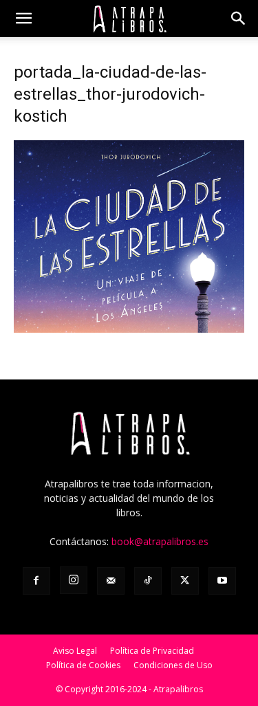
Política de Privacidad (152, 651)
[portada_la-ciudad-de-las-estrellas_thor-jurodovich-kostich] (129, 329)
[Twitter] (185, 581)
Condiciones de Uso (173, 665)
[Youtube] (222, 581)
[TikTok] (148, 581)
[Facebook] (36, 581)
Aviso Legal (75, 651)
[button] (23, 18)
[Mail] (111, 581)
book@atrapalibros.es (159, 541)
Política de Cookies (83, 665)
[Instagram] (73, 580)
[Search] (238, 18)
